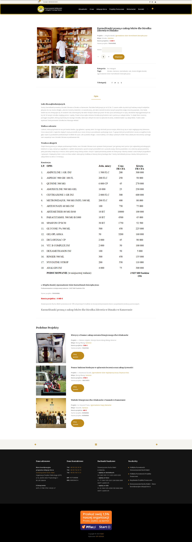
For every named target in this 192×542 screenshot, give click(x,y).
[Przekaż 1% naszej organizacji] (96, 520)
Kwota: (99, 50)
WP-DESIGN (100, 536)
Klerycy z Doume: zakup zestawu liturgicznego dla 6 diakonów (99, 335)
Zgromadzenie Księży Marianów (100, 405)
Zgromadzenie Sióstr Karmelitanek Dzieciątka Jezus (131, 36)
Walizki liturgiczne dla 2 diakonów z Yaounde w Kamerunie (98, 400)
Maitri (102, 534)
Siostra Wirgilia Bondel (139, 71)
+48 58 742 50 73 (75, 470)
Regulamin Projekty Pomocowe (141, 480)
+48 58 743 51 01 (75, 473)
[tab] (96, 96)
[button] (4, 538)
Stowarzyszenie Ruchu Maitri (45, 473)
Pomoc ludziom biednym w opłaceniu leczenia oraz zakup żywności (102, 367)
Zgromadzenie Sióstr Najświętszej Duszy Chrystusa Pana (110, 373)
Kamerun (111, 38)
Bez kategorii (111, 68)
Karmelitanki (124, 71)
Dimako (109, 71)
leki (129, 71)
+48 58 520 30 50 (53, 2)
